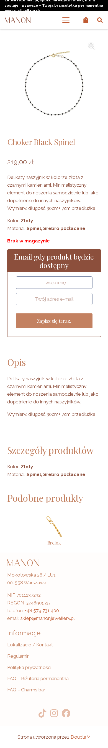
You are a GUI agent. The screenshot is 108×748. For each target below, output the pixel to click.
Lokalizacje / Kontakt (30, 644)
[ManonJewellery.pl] (18, 20)
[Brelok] (54, 527)
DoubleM (81, 737)
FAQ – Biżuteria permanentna (38, 678)
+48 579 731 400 (42, 610)
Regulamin (18, 656)
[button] (66, 20)
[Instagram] (54, 713)
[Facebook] (66, 713)
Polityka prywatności (29, 667)
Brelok (54, 543)
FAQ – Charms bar (26, 690)
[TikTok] (42, 713)
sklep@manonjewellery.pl (47, 618)
